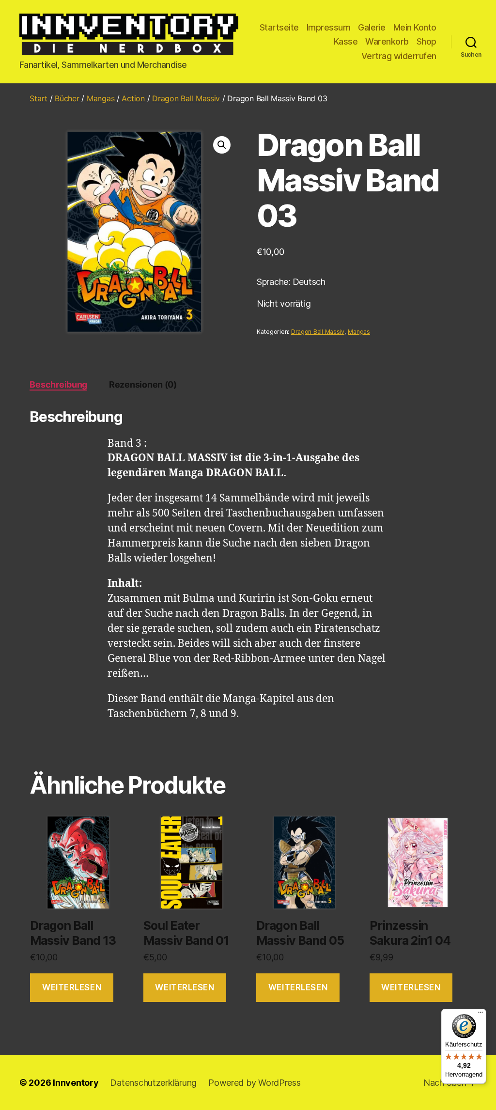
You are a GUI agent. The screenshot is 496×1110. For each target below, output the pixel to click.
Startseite (279, 27)
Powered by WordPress (254, 1083)
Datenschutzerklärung (153, 1083)
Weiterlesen (71, 987)
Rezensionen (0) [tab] (143, 384)
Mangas (100, 98)
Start (38, 98)
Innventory (75, 1083)
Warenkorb (387, 41)
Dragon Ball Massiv (186, 98)
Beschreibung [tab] (58, 384)
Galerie (372, 27)
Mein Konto (414, 27)
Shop (426, 41)
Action (133, 98)
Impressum (329, 27)
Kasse (346, 41)
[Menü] (480, 1014)
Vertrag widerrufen (398, 56)
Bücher (67, 98)
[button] (222, 145)
